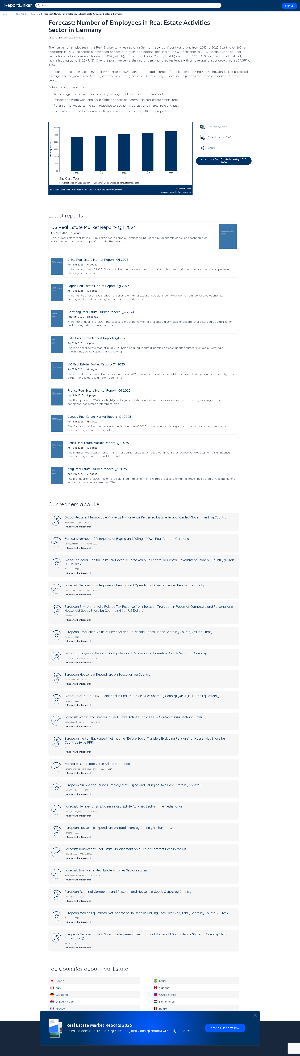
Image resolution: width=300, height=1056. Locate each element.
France (60, 1008)
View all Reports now (225, 1028)
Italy (58, 987)
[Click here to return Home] (17, 5)
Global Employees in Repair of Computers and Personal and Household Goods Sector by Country (135, 653)
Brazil (162, 981)
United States (167, 994)
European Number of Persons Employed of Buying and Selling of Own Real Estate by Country (133, 785)
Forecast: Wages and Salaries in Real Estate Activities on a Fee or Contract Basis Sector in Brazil (133, 717)
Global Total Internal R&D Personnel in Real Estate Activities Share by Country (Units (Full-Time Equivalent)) (142, 696)
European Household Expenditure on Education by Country (107, 675)
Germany (62, 994)
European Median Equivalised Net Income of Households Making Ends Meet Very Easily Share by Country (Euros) (146, 913)
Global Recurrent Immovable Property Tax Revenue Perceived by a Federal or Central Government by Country (145, 517)
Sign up (289, 5)
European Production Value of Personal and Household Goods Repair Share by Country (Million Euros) (138, 632)
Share (211, 147)
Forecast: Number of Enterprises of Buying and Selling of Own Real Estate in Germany (127, 539)
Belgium (164, 1008)
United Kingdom (66, 1001)
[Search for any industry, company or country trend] (38, 5)
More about (224, 161)
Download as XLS (219, 127)
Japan (60, 981)
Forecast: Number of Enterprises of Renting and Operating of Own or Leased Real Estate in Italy (134, 585)
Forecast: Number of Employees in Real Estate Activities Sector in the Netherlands (123, 806)
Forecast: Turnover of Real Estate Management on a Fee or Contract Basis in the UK (125, 849)
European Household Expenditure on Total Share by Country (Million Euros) (119, 828)
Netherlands (167, 1001)
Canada (164, 987)
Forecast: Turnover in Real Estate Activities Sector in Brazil (106, 870)
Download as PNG (219, 137)
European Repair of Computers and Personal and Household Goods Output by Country (128, 892)
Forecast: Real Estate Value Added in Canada (97, 764)
